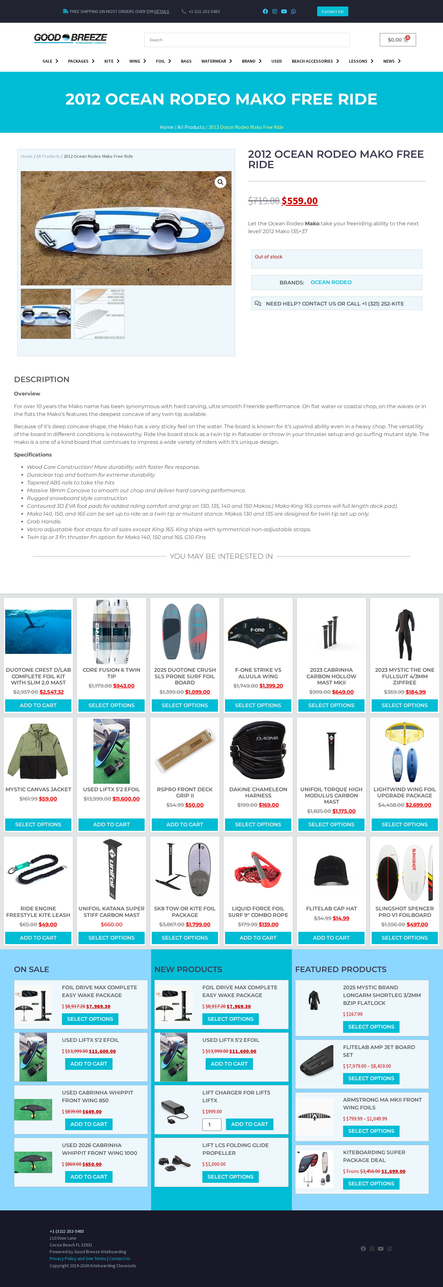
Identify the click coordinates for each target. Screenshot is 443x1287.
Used (276, 61)
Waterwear (213, 61)
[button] (220, 182)
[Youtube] (284, 11)
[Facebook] (265, 11)
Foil (160, 61)
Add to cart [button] (38, 705)
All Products (191, 127)
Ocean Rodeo (331, 282)
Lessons (358, 61)
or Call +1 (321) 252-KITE (370, 304)
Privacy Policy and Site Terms (78, 1258)
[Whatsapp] (293, 11)
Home (167, 127)
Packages (78, 61)
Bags (186, 61)
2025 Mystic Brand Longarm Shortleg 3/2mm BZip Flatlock (382, 995)
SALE (47, 61)
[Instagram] (275, 11)
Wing (134, 61)
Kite (109, 61)
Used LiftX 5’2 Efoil (90, 1040)
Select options (112, 705)
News (389, 61)
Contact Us (119, 1258)
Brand (249, 61)
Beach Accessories (312, 61)
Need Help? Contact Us (301, 304)
